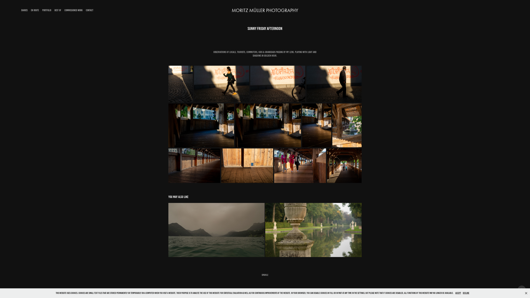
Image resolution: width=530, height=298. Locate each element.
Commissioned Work (73, 10)
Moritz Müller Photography (265, 10)
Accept (458, 293)
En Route (35, 10)
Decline (466, 293)
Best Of (58, 10)
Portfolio (46, 10)
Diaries (24, 10)
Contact (89, 10)
